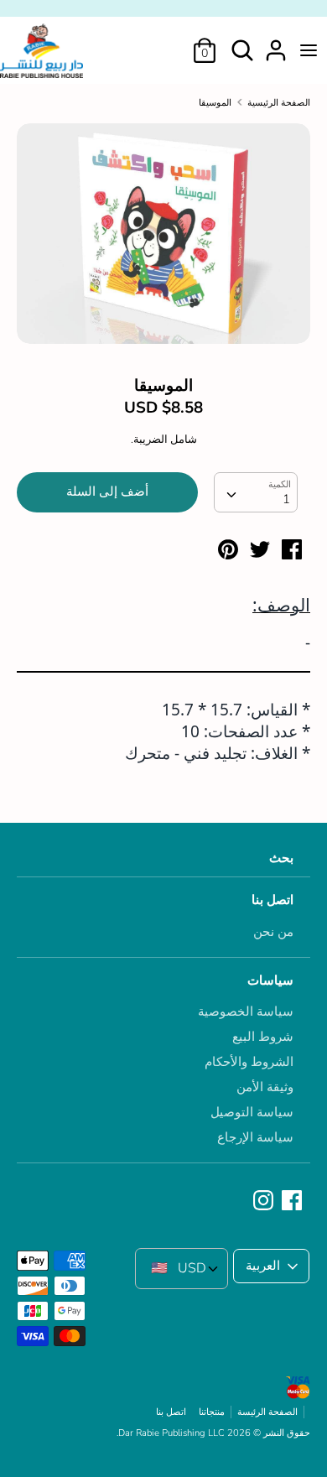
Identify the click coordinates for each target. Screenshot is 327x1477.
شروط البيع (262, 1036)
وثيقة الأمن (264, 1087)
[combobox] (256, 492)
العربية (263, 1265)
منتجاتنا (212, 1412)
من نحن (273, 931)
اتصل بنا (272, 900)
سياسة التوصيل (251, 1112)
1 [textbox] (286, 499)
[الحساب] (276, 43)
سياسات (270, 980)
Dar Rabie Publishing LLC (171, 1433)
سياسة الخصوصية (245, 1011)
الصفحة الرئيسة (267, 1412)
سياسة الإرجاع (255, 1137)
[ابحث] (242, 43)
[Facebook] (293, 1201)
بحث (281, 858)
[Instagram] (265, 1201)
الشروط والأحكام (249, 1061)
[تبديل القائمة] (308, 50)
